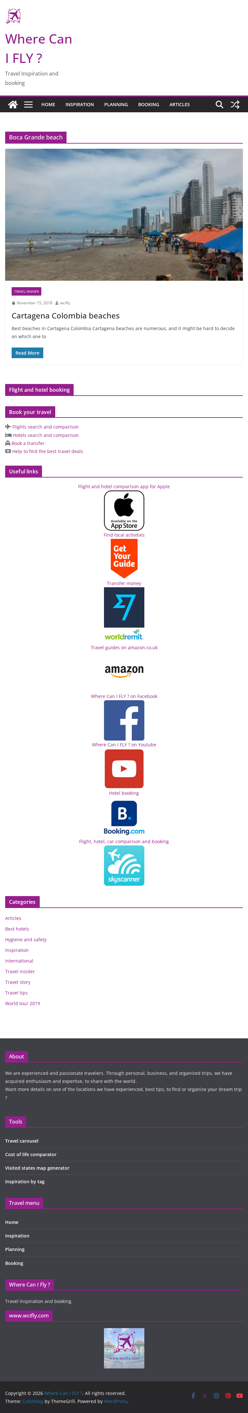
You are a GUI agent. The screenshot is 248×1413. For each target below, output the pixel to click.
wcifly (65, 303)
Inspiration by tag (25, 1181)
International (19, 961)
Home (48, 104)
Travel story (17, 982)
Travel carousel (21, 1141)
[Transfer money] (124, 632)
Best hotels (17, 929)
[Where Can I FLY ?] (13, 104)
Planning (116, 104)
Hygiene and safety (25, 939)
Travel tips (16, 993)
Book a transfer (27, 443)
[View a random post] (235, 104)
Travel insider (26, 291)
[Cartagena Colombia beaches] (124, 215)
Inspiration (80, 104)
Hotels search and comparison (45, 435)
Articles (180, 104)
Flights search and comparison (45, 427)
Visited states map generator (37, 1168)
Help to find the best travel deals (47, 451)
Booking (148, 104)
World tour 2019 (22, 1003)
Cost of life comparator (31, 1154)
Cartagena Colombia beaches (66, 315)
